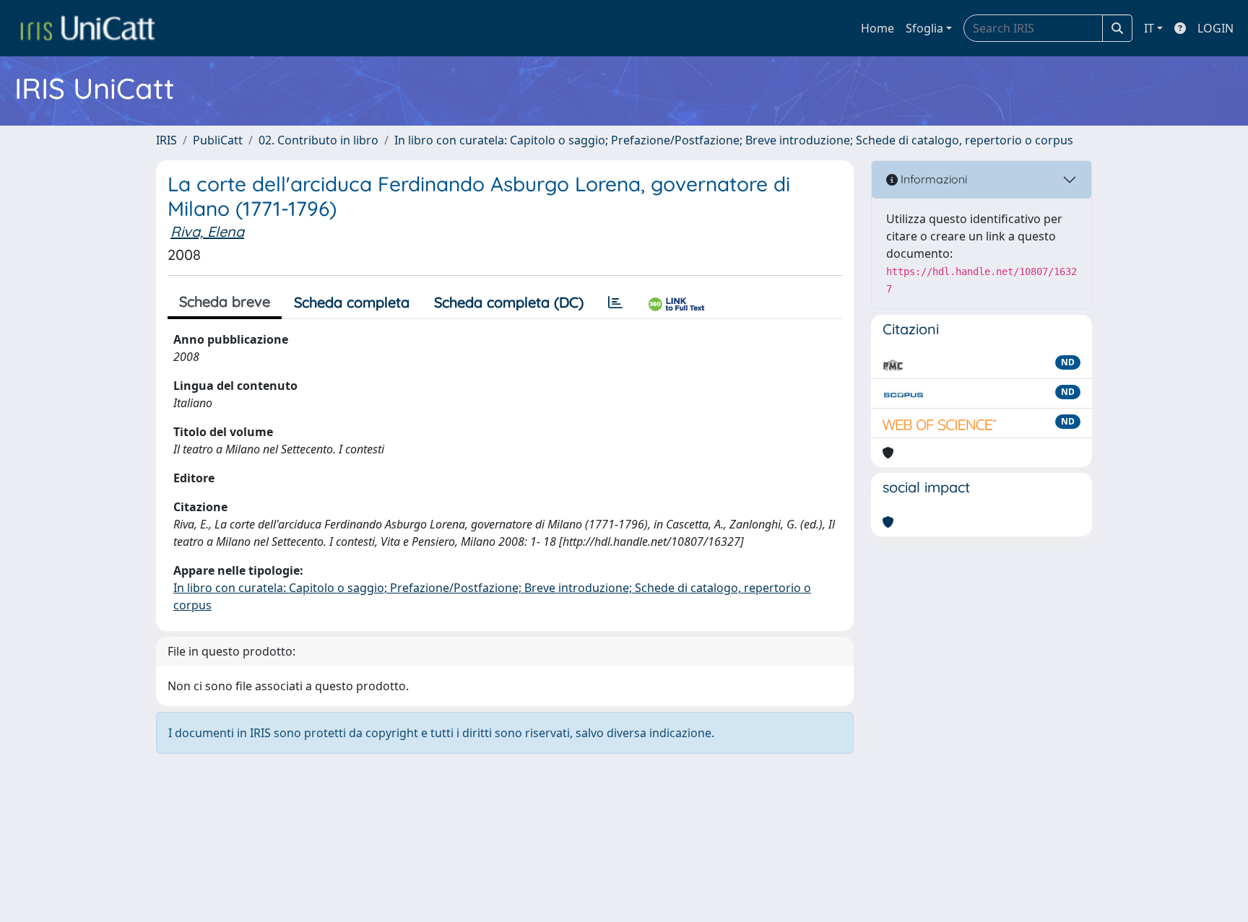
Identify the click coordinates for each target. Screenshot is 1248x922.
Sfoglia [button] (924, 28)
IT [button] (1149, 28)
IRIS (166, 140)
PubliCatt (218, 140)
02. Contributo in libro (318, 140)
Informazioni (932, 179)
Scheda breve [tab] (224, 301)
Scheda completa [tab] (352, 302)
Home (877, 28)
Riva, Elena (207, 231)
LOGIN (1215, 28)
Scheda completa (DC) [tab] (509, 302)
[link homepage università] (87, 28)
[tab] (615, 302)
